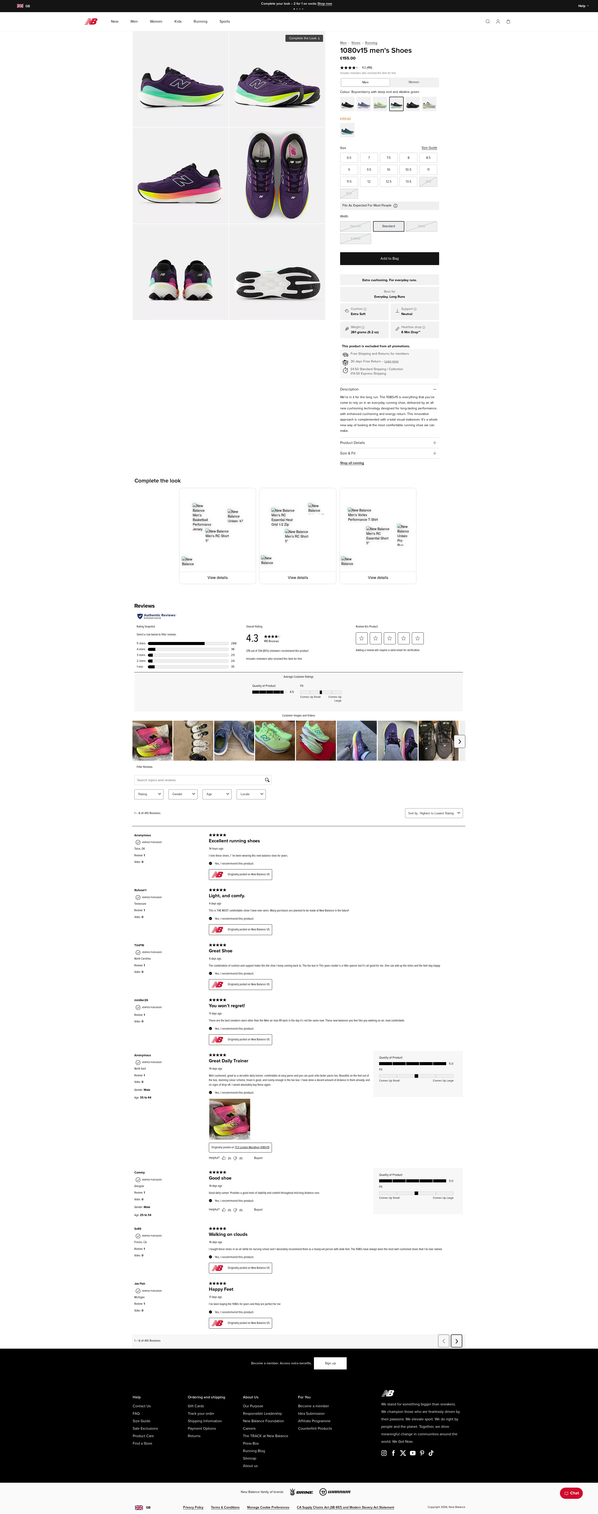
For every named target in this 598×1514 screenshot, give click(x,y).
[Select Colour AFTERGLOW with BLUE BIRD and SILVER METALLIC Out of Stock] (380, 105)
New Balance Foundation (263, 1421)
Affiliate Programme (314, 1421)
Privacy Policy (193, 1507)
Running (371, 43)
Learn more (391, 361)
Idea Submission (311, 1413)
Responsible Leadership (262, 1413)
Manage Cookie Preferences (268, 1507)
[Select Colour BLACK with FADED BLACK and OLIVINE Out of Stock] (413, 105)
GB (148, 1508)
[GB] (20, 6)
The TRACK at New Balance (265, 1436)
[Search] (487, 21)
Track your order (201, 1413)
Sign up (330, 1363)
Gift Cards (196, 1406)
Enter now (331, 4)
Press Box (251, 1443)
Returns (194, 1436)
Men (343, 43)
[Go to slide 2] (297, 9)
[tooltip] (365, 309)
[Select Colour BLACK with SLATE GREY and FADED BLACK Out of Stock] (347, 105)
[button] (498, 21)
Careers (249, 1428)
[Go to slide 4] (303, 9)
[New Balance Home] (93, 21)
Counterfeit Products (315, 1428)
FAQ (136, 1413)
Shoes (355, 43)
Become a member (313, 1406)
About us (250, 1466)
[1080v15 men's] (181, 79)
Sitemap (249, 1458)
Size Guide (429, 148)
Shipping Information (205, 1421)
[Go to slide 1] (294, 9)
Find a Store (142, 1443)
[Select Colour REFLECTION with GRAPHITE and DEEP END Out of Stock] (429, 105)
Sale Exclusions (145, 1428)
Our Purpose (253, 1406)
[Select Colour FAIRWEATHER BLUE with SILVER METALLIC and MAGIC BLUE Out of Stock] (363, 105)
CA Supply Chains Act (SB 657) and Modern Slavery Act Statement (345, 1507)
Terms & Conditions (225, 1507)
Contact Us (142, 1406)
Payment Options (202, 1428)
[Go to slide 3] (300, 9)
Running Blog (254, 1451)
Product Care (143, 1436)
